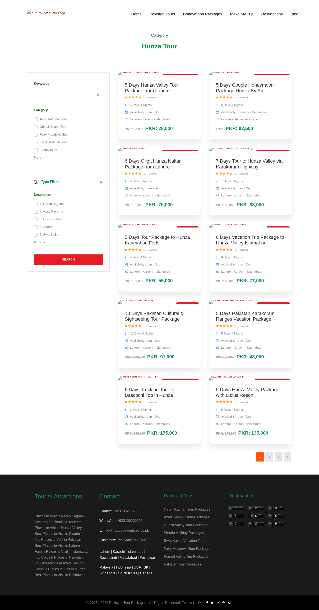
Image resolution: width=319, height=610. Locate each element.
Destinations (272, 14)
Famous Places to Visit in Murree (60, 569)
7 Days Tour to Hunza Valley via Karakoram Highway (249, 163)
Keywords (41, 83)
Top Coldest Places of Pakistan (59, 557)
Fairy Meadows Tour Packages (187, 549)
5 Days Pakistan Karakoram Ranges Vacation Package (245, 316)
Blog (294, 14)
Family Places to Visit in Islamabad (62, 551)
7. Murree (236, 525)
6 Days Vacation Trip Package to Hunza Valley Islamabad (250, 240)
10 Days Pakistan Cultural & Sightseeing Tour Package (154, 316)
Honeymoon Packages (202, 14)
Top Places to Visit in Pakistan (58, 539)
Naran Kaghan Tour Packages (187, 509)
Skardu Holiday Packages (184, 533)
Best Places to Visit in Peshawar (60, 575)
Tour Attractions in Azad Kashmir (59, 563)
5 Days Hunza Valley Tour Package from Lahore (152, 87)
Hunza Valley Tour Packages (186, 525)
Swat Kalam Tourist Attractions (58, 522)
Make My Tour (135, 540)
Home (136, 14)
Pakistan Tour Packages (182, 564)
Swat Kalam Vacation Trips (184, 540)
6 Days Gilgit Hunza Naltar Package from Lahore (153, 163)
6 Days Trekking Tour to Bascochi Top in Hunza (149, 392)
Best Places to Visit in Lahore (57, 545)
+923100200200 (125, 511)
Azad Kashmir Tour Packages (186, 517)
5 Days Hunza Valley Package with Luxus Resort (247, 392)
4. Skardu (236, 517)
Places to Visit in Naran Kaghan (59, 516)
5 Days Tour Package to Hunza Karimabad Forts (157, 240)
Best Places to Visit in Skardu (57, 534)
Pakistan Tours (162, 14)
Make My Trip (241, 14)
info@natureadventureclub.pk (126, 530)
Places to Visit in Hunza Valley (58, 528)
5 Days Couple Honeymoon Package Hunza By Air (245, 87)
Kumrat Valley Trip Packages (186, 556)
